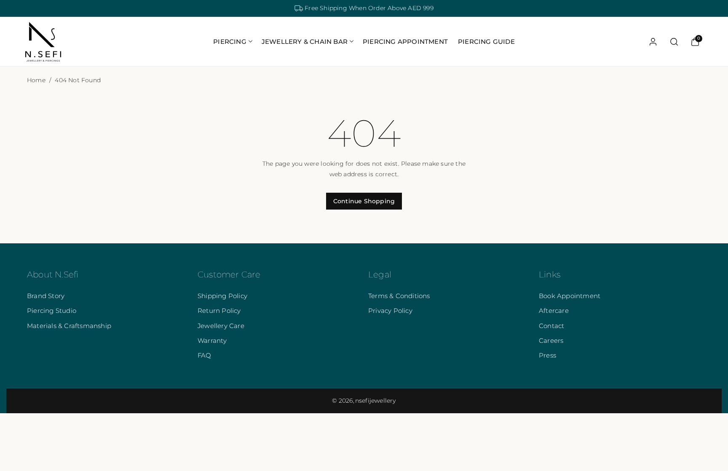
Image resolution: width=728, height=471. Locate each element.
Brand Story (45, 296)
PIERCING (229, 42)
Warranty (212, 340)
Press (547, 355)
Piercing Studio (51, 311)
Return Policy (219, 311)
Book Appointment (569, 296)
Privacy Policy (390, 311)
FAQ (204, 355)
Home (36, 80)
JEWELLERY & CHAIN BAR (305, 42)
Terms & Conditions (399, 296)
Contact (551, 326)
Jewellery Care (221, 326)
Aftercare (554, 311)
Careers (551, 340)
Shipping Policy (222, 296)
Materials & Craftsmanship (69, 326)
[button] (232, 41)
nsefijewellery (375, 400)
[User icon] (653, 41)
